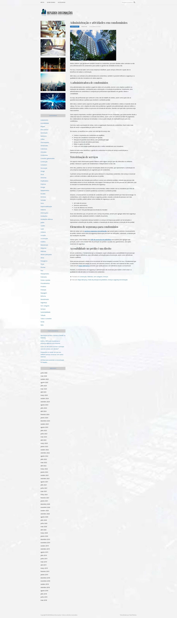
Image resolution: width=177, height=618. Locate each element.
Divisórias (43, 178)
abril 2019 (43, 565)
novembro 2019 (45, 542)
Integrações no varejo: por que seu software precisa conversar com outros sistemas (52, 354)
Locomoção (44, 238)
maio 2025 (44, 389)
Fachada (43, 200)
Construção (74, 26)
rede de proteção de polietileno (100, 239)
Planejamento (45, 274)
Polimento (44, 277)
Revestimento (45, 299)
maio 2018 (44, 600)
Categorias (61, 2)
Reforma (43, 296)
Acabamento (44, 120)
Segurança (44, 302)
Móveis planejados (46, 254)
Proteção (43, 290)
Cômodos (43, 152)
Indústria (43, 210)
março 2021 (44, 494)
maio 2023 (44, 437)
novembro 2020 (45, 507)
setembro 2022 (45, 453)
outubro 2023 (45, 424)
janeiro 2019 (44, 574)
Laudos (43, 226)
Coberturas (44, 149)
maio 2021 (44, 491)
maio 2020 (44, 526)
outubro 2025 (45, 379)
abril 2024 (43, 411)
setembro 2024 (45, 402)
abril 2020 (43, 530)
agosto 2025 (44, 382)
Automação (44, 133)
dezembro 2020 (45, 504)
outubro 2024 (45, 398)
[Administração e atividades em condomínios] (93, 45)
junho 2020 (44, 523)
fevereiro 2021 (45, 498)
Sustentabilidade (45, 312)
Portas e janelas (45, 280)
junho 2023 (44, 434)
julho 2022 (44, 459)
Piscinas (43, 267)
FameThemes (132, 615)
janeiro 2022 (44, 472)
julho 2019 (44, 555)
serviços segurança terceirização (95, 231)
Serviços (105, 276)
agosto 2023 (44, 427)
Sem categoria (98, 276)
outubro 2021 (45, 475)
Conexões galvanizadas (48, 158)
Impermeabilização (46, 206)
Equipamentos (45, 190)
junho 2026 (44, 373)
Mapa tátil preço (82, 280)
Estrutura (43, 197)
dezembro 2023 (45, 421)
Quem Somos (51, 2)
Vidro (42, 325)
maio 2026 (44, 376)
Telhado (43, 315)
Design (43, 171)
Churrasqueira (45, 142)
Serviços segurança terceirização (118, 280)
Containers (44, 165)
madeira (43, 242)
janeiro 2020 (44, 536)
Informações (44, 213)
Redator (84, 26)
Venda (42, 322)
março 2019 (44, 568)
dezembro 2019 (45, 539)
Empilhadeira (44, 181)
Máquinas (43, 248)
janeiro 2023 (44, 446)
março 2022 (44, 469)
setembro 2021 (45, 478)
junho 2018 (44, 597)
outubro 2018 (45, 584)
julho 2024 (44, 408)
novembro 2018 (45, 581)
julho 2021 (44, 485)
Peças (42, 264)
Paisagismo (44, 261)
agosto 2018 (44, 590)
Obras (42, 258)
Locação (43, 235)
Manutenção (44, 245)
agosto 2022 (44, 456)
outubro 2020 (45, 510)
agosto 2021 (44, 482)
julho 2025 (44, 386)
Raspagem (44, 293)
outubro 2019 (45, 546)
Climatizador (44, 146)
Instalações (44, 216)
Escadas (43, 194)
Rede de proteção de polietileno (97, 280)
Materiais (90, 276)
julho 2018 (44, 594)
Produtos (43, 286)
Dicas (42, 174)
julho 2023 (44, 430)
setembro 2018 (45, 587)
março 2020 (44, 533)
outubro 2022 (45, 450)
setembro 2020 (45, 514)
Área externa (44, 130)
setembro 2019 (45, 549)
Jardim (42, 222)
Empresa (43, 184)
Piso (42, 270)
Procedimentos (45, 283)
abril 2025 (43, 392)
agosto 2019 (44, 552)
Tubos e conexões (46, 318)
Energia (43, 187)
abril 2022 (43, 466)
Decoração (44, 168)
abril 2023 (43, 440)
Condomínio (44, 155)
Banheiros (44, 136)
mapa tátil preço (84, 266)
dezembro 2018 (45, 578)
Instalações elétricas (47, 219)
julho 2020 (44, 520)
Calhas (43, 139)
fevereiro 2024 (45, 414)
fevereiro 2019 (45, 571)
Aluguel (43, 126)
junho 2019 (44, 558)
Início (42, 2)
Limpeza (43, 232)
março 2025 (44, 395)
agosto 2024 (44, 405)
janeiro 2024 (44, 418)
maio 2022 (44, 462)
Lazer (42, 229)
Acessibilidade (45, 123)
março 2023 (44, 443)
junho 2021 (44, 488)
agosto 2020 (44, 517)
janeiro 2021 (44, 501)
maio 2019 (44, 562)
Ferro (42, 203)
